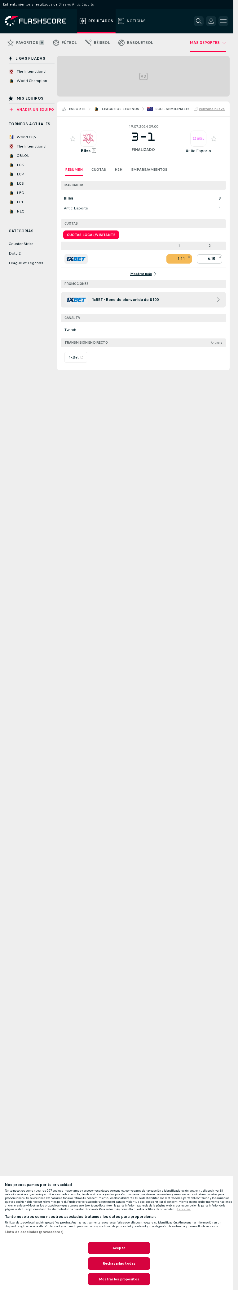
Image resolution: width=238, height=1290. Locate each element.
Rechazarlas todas (119, 1263)
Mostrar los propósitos (119, 1279)
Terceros (184, 1209)
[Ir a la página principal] (40, 21)
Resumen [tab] (74, 169)
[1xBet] (76, 259)
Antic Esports (198, 150)
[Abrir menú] (223, 21)
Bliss (85, 150)
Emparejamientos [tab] (149, 169)
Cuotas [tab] (98, 169)
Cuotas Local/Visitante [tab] (91, 235)
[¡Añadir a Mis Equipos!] (73, 139)
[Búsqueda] (199, 21)
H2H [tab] (118, 169)
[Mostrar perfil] (88, 139)
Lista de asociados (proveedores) (34, 1232)
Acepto (119, 1248)
